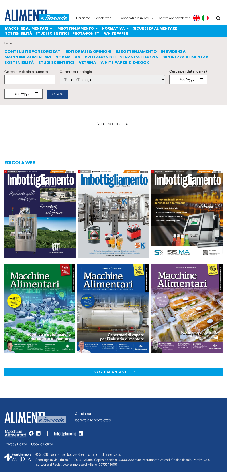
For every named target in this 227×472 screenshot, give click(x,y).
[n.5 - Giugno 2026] (113, 309)
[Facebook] (31, 433)
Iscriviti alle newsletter (174, 18)
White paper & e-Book (124, 62)
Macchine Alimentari (26, 28)
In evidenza (173, 51)
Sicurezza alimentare (155, 28)
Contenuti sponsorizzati (32, 51)
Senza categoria (139, 57)
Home (8, 43)
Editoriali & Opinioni (88, 51)
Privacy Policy (15, 444)
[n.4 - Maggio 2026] (187, 215)
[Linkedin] (38, 433)
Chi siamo (83, 18)
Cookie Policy (42, 444)
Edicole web (102, 18)
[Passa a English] (196, 18)
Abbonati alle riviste (135, 18)
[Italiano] (205, 18)
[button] (218, 18)
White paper (116, 33)
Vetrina (87, 62)
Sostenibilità (18, 33)
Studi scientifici (52, 33)
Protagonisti (86, 33)
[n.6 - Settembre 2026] (40, 215)
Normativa (113, 28)
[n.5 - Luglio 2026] (113, 215)
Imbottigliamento (75, 28)
